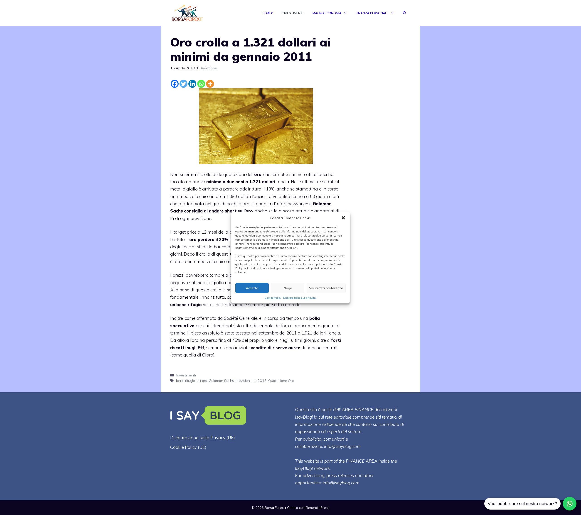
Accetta (252, 288)
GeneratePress (317, 507)
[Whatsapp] (201, 84)
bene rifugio (185, 380)
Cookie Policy (273, 297)
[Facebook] (175, 84)
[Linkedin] (192, 84)
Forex (268, 13)
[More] (210, 84)
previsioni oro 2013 (251, 380)
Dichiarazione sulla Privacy (299, 297)
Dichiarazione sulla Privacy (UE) (202, 437)
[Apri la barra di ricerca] (405, 13)
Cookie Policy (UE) (188, 447)
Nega (287, 288)
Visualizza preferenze (326, 288)
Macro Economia (327, 13)
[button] (343, 218)
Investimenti (292, 13)
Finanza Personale (372, 13)
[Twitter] (183, 84)
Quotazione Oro (281, 380)
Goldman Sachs (221, 380)
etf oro (202, 380)
